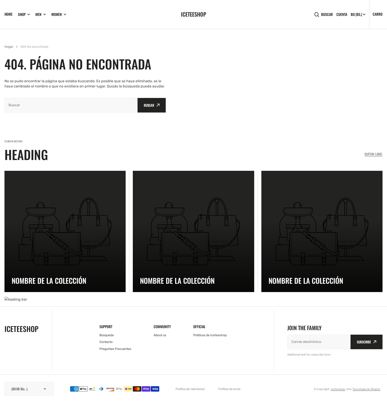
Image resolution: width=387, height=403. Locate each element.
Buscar (327, 14)
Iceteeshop (338, 389)
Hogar (8, 47)
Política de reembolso (190, 389)
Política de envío (229, 389)
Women (56, 14)
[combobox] (70, 105)
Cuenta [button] (341, 14)
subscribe (364, 341)
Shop (22, 14)
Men (38, 14)
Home (8, 14)
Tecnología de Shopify (366, 389)
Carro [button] (378, 14)
